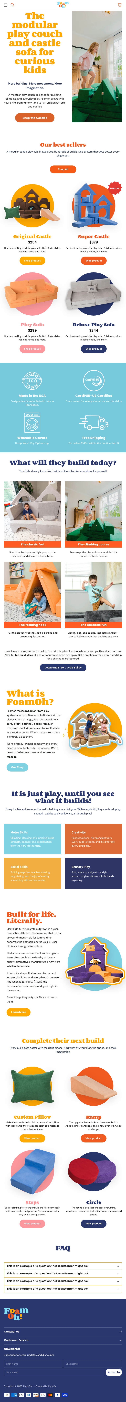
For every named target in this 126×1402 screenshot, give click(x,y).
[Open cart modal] (119, 4)
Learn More (18, 1012)
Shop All (63, 169)
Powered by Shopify (46, 1386)
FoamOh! (27, 1386)
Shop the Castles (34, 118)
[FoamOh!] (63, 5)
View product (32, 1138)
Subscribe (114, 1372)
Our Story (17, 767)
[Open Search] (12, 4)
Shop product (32, 260)
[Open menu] (5, 4)
